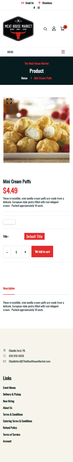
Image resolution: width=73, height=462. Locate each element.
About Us (7, 407)
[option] (36, 130)
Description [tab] (9, 288)
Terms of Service (11, 434)
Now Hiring (8, 401)
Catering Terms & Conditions (17, 421)
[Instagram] (38, 7)
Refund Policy (10, 427)
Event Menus (9, 387)
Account (7, 441)
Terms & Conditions (13, 414)
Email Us (29, 3)
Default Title (34, 236)
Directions (47, 3)
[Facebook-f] (34, 7)
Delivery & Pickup (12, 394)
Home (24, 78)
